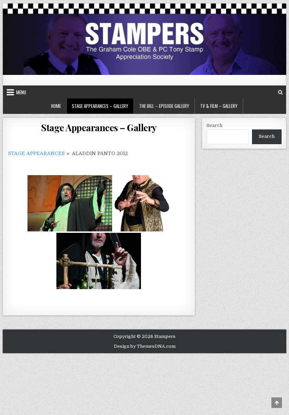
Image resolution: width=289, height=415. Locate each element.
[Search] (280, 92)
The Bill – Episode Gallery (164, 105)
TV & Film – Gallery (219, 105)
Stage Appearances (36, 153)
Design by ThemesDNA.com (145, 346)
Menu (21, 92)
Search (214, 125)
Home (56, 105)
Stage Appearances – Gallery (100, 105)
